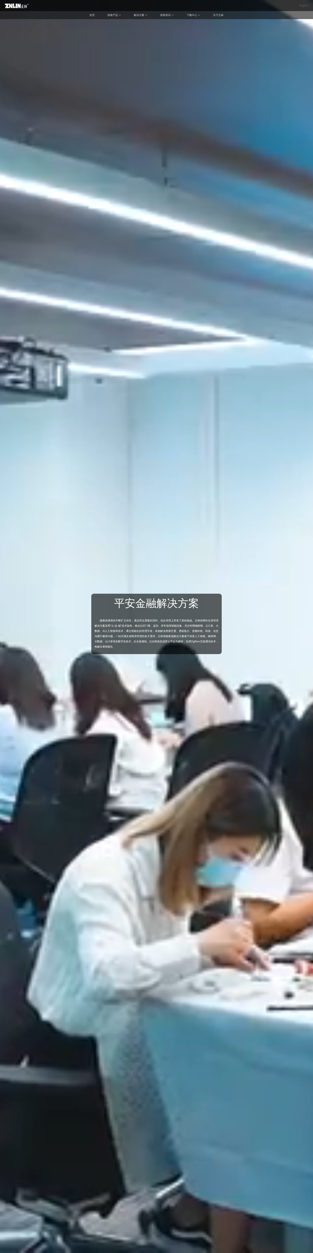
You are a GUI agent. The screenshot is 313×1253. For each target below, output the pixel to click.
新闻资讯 (165, 15)
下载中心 (192, 15)
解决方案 (139, 15)
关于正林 (218, 15)
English (303, 5)
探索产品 (113, 15)
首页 (92, 15)
